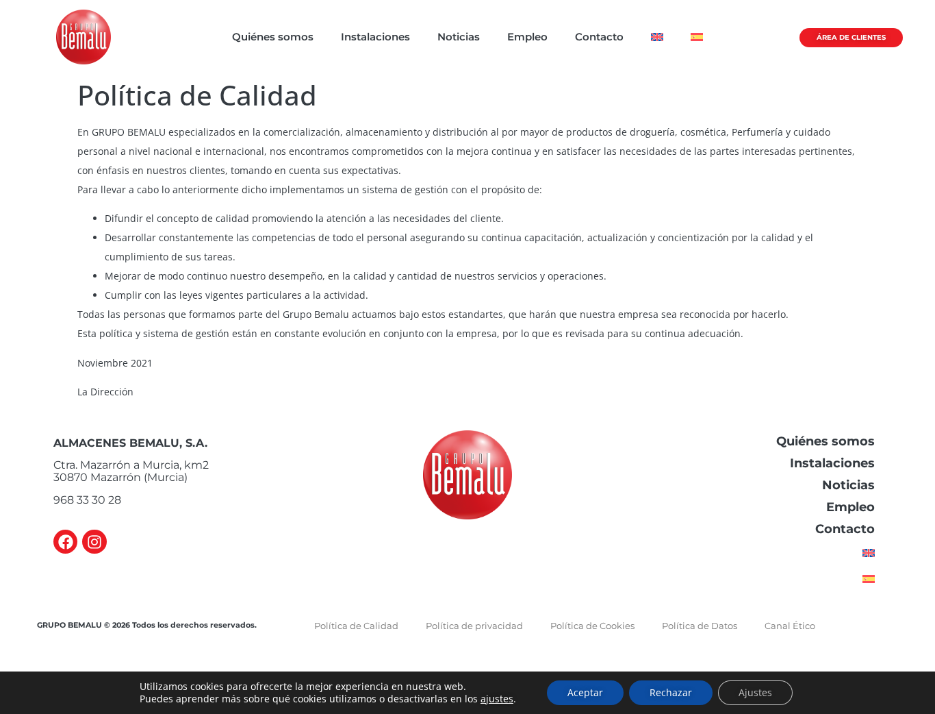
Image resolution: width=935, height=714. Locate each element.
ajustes (497, 699)
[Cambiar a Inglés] (657, 37)
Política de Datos (699, 625)
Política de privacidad (474, 625)
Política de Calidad (356, 625)
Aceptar (585, 692)
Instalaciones (375, 36)
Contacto (599, 36)
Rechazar (671, 692)
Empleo (527, 36)
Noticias (458, 36)
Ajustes (755, 692)
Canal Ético (790, 625)
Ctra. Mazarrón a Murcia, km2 (131, 464)
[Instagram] (94, 542)
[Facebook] (65, 542)
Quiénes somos (272, 36)
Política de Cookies (592, 625)
